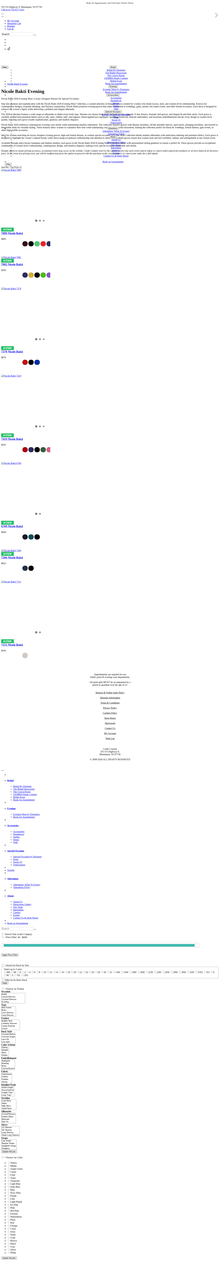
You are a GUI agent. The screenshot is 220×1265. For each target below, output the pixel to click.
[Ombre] (5, 1055)
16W (126, 972)
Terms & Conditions (110, 703)
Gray (12, 1246)
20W (142, 972)
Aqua (13, 1178)
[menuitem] (113, 20)
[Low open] (8, 1042)
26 (93, 972)
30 (105, 972)
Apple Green (16, 1169)
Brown (13, 1240)
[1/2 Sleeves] (10, 1127)
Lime (12, 1175)
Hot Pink (14, 1210)
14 (57, 972)
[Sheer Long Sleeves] (10, 1135)
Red (12, 1222)
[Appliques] (8, 1061)
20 (75, 972)
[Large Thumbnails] (5, 160)
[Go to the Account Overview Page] (2, 16)
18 (69, 972)
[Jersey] (6, 1082)
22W (150, 972)
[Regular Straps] (8, 1143)
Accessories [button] (13, 825)
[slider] (197, 945)
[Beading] (8, 1063)
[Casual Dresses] (13, 997)
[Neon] (5, 1052)
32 (111, 972)
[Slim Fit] (8, 1122)
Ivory (12, 1231)
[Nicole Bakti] (11, 170)
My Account (13, 20)
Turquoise (15, 1181)
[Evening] (13, 1002)
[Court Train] (7, 1095)
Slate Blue (15, 1187)
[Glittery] (5, 1047)
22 (81, 972)
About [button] (10, 896)
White (13, 1252)
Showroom (110, 723)
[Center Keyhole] (10, 1026)
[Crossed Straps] (8, 1037)
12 (51, 972)
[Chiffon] (6, 1077)
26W (167, 972)
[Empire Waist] (8, 1116)
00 (15, 972)
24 (87, 972)
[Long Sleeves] (10, 1132)
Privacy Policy (110, 708)
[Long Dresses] (8, 1015)
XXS (200, 972)
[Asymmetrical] (7, 1090)
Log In (10, 29)
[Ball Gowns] (8, 1007)
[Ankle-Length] (7, 1087)
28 (99, 972)
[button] (113, 67)
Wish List (110, 738)
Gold (12, 1237)
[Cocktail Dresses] (13, 999)
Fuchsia (14, 1213)
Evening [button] (11, 808)
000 (8, 972)
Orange (13, 1225)
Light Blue (15, 1184)
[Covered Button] (8, 1034)
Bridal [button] (10, 780)
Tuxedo (10, 870)
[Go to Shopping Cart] (2, 13)
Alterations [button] (12, 878)
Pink (12, 1207)
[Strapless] (8, 1148)
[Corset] (10, 1028)
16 (63, 972)
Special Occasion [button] (15, 851)
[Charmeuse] (6, 1074)
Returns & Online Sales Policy (110, 692)
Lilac (12, 1199)
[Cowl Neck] (8, 1101)
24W (159, 972)
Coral (13, 1228)
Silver (13, 1249)
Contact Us (110, 728)
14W (118, 972)
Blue (12, 1190)
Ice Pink (14, 1204)
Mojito (13, 1166)
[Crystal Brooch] (8, 1068)
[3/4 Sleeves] (10, 1130)
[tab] (113, 780)
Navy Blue (15, 1193)
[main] (110, 374)
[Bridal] (13, 994)
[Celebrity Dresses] (10, 1023)
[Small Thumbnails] (3, 160)
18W (134, 972)
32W (192, 972)
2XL (26, 975)
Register (11, 26)
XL (18, 975)
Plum (12, 1219)
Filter (8, 164)
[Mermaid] (8, 1119)
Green (13, 1172)
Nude (13, 1234)
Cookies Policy (110, 713)
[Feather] (6, 1079)
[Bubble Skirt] (10, 1021)
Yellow (13, 1163)
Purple (13, 1196)
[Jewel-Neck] (8, 1108)
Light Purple (16, 1202)
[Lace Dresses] (8, 1012)
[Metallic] (5, 1050)
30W (183, 972)
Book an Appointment (17, 923)
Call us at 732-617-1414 (12, 9)
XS (208, 972)
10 (45, 972)
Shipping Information (110, 697)
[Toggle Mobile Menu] (2, 770)
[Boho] (8, 1010)
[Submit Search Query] (35, 929)
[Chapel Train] (7, 1092)
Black (13, 1243)
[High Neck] (8, 1106)
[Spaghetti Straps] (8, 1146)
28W (175, 972)
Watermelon (16, 1216)
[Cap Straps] (8, 1141)
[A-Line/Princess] (8, 1114)
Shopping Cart (14, 23)
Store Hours (110, 718)
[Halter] (8, 1103)
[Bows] (8, 1066)
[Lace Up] (8, 1039)
